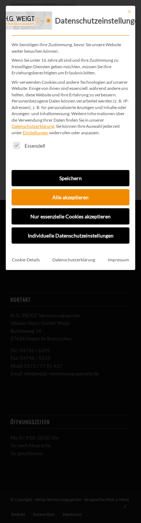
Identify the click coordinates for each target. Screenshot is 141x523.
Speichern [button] (70, 178)
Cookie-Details (26, 259)
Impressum (118, 259)
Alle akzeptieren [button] (70, 197)
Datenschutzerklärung (33, 126)
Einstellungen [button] (35, 132)
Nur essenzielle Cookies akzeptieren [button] (70, 216)
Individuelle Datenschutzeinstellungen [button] (71, 235)
